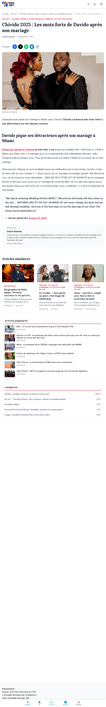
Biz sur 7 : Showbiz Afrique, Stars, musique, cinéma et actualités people (41, 14)
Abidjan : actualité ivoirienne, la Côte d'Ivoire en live (52, 287)
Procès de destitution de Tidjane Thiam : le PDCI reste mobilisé (45, 353)
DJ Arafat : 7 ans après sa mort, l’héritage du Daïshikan (52, 296)
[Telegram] (31, 46)
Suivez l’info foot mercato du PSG (19, 692)
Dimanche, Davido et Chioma (18, 149)
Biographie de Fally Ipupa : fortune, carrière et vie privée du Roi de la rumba (17, 292)
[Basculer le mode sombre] (95, 4)
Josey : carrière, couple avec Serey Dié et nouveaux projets (87, 296)
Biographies (10, 286)
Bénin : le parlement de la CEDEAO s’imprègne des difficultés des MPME (49, 344)
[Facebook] (14, 46)
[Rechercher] (88, 4)
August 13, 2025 (38, 218)
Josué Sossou (14, 231)
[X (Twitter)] (20, 46)
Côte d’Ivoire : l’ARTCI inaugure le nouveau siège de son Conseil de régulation (52, 371)
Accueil (5, 14)
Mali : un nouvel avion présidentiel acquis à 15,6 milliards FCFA (45, 326)
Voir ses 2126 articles (15, 243)
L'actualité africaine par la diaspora (19, 695)
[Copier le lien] (37, 46)
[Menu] (101, 4)
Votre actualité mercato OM (15, 698)
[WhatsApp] (26, 46)
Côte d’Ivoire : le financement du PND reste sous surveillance (44, 362)
